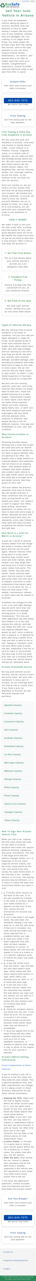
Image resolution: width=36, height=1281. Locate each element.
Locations (26, 1)
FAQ (32, 1)
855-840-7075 (18, 100)
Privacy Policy (25, 1279)
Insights (6, 1269)
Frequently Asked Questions (15, 1260)
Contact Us (8, 1252)
